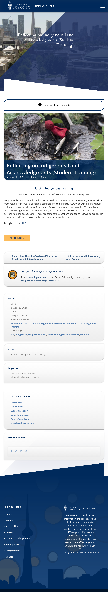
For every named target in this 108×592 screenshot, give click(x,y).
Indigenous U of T (20, 323)
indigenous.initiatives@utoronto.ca (40, 280)
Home (9, 513)
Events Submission (20, 419)
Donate (9, 556)
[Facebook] (13, 450)
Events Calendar (19, 410)
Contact (9, 520)
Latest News (17, 402)
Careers (9, 532)
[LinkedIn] (22, 450)
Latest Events (18, 406)
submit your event (38, 277)
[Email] (27, 450)
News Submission (20, 415)
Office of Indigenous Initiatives (46, 323)
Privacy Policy (12, 544)
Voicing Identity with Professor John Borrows (82, 258)
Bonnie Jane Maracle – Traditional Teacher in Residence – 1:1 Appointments (34, 258)
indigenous (21, 334)
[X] (17, 450)
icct (12, 334)
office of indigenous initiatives (63, 334)
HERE (23, 223)
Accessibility (12, 526)
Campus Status (13, 550)
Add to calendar (17, 238)
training (84, 334)
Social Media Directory (22, 423)
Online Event (70, 323)
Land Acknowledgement (18, 538)
